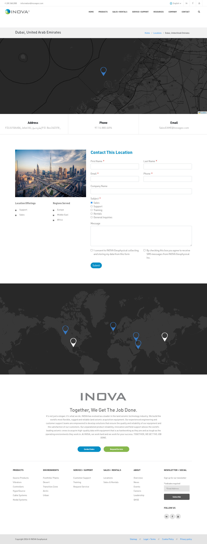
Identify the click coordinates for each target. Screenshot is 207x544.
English (176, 3)
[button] (103, 71)
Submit (96, 265)
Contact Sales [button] (89, 449)
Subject (95, 198)
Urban (46, 495)
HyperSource (19, 490)
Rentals (98, 213)
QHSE (136, 499)
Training (98, 210)
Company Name (99, 186)
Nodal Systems (20, 499)
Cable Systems (20, 495)
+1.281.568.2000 (11, 3)
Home (91, 11)
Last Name (149, 161)
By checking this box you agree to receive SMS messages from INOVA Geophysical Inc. (168, 254)
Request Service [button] (116, 449)
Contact (186, 11)
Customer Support (82, 477)
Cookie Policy (168, 539)
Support (98, 206)
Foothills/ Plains (51, 477)
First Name (96, 161)
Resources (159, 11)
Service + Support (140, 11)
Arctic (45, 490)
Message (95, 223)
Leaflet (203, 112)
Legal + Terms (150, 539)
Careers (137, 490)
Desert (46, 482)
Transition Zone (50, 486)
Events (137, 486)
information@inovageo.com (31, 3)
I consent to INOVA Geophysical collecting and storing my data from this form (116, 252)
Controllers (18, 486)
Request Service (81, 486)
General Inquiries (103, 217)
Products (103, 11)
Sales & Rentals (111, 482)
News (136, 482)
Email (94, 173)
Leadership (139, 495)
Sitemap (133, 539)
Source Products (21, 477)
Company (173, 11)
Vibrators (17, 482)
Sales (97, 202)
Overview (138, 477)
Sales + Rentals (119, 11)
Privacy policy (186, 539)
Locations (157, 33)
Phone (147, 173)
